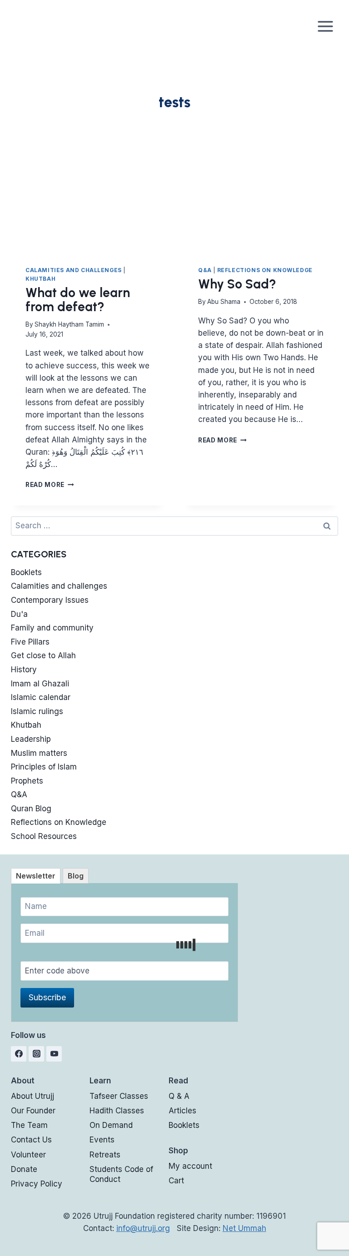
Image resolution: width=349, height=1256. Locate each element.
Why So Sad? (237, 284)
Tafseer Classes (119, 1096)
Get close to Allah (43, 655)
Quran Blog (31, 808)
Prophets (27, 780)
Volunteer (28, 1154)
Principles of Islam (44, 766)
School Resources (44, 836)
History (24, 669)
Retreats (105, 1154)
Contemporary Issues (50, 600)
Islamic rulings (37, 711)
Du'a (19, 614)
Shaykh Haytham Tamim (69, 324)
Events (102, 1139)
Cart (176, 1180)
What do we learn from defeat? (77, 299)
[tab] (35, 876)
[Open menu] (325, 26)
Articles (182, 1110)
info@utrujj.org (143, 1228)
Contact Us (31, 1139)
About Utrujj (32, 1096)
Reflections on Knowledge (265, 270)
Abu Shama (223, 301)
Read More (49, 484)
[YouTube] (54, 1054)
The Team (29, 1125)
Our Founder (33, 1110)
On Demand (111, 1125)
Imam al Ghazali (40, 683)
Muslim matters (39, 753)
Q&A (205, 270)
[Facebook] (18, 1054)
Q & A (179, 1096)
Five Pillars (30, 641)
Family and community (52, 627)
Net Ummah (244, 1228)
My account (190, 1166)
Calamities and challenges (73, 270)
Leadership (31, 739)
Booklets (26, 572)
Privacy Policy (36, 1183)
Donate (24, 1169)
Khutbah (40, 278)
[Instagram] (36, 1054)
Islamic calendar (40, 697)
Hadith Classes (117, 1110)
